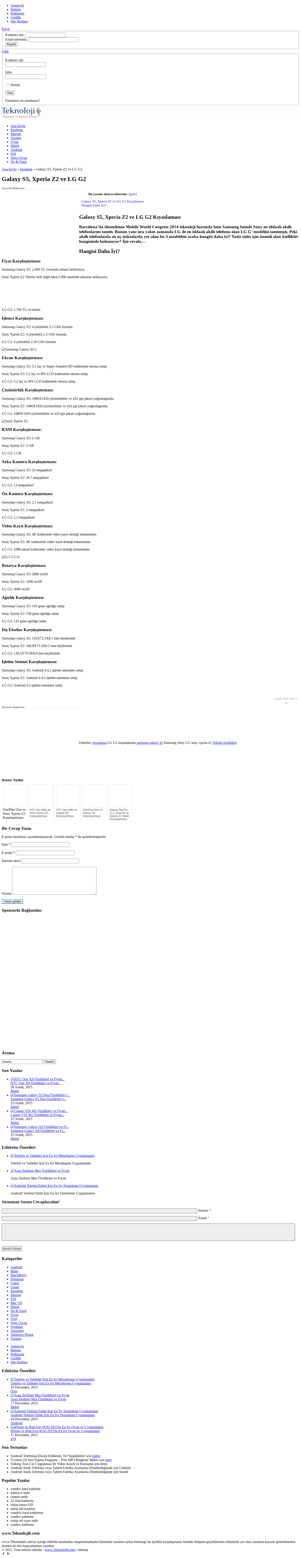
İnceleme (17, 130)
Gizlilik (16, 17)
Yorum (6, 893)
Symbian (17, 1327)
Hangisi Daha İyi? (94, 205)
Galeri (15, 1283)
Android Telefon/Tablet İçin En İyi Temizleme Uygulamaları (53, 1415)
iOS (13, 154)
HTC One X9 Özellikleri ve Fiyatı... (36, 1083)
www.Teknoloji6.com (60, 1550)
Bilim (14, 1271)
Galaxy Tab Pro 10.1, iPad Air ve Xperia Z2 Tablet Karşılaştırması (119, 814)
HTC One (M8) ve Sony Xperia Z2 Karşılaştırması (40, 813)
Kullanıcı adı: (14, 35)
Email (203, 1218)
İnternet (16, 134)
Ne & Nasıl (18, 162)
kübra (96, 1456)
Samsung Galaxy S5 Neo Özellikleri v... (38, 1099)
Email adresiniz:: (16, 39)
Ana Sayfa (18, 126)
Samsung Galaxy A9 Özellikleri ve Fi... (38, 1131)
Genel (15, 1287)
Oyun (15, 142)
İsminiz (204, 1210)
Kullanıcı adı (14, 60)
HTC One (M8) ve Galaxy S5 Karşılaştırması (66, 813)
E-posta (8, 852)
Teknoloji (17, 1331)
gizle (133, 194)
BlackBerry (19, 1275)
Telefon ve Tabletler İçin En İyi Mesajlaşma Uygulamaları (51, 1383)
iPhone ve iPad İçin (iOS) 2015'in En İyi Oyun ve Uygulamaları (55, 1431)
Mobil (15, 146)
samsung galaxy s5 (150, 743)
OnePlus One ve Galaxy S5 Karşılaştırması (92, 813)
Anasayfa (17, 5)
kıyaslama (99, 743)
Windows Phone (22, 1335)
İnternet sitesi (11, 861)
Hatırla (15, 85)
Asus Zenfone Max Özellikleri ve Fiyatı (38, 1399)
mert (108, 1460)
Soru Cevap (19, 158)
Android (16, 150)
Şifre (8, 72)
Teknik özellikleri (224, 743)
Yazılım (16, 138)
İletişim (16, 9)
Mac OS (16, 1303)
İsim (6, 844)
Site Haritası (19, 21)
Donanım (17, 1279)
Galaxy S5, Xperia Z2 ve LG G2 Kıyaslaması (113, 201)
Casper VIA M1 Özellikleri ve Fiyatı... (37, 1115)
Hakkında (17, 13)
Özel (14, 1319)
